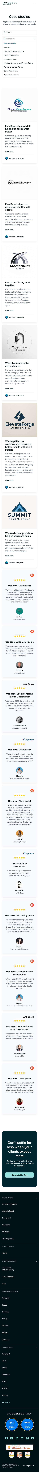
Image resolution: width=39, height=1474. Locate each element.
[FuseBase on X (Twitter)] (11, 1438)
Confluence (6, 1375)
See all (7, 1403)
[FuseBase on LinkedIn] (17, 1438)
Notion (4, 1368)
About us (5, 1326)
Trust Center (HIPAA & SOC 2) (8, 1269)
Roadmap (5, 1312)
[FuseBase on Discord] (32, 1438)
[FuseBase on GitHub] (27, 1438)
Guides (4, 1305)
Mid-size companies (9, 1204)
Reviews (5, 1333)
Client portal (6, 1218)
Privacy (4, 1319)
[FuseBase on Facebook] (6, 1438)
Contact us (6, 1339)
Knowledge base (8, 1239)
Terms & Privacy (8, 1277)
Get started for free (20, 1175)
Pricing (4, 1253)
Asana (4, 1381)
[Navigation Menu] (34, 3)
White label (6, 1232)
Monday (5, 1395)
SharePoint (6, 1354)
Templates (5, 1298)
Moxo (4, 1361)
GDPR (4, 1284)
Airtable (4, 1388)
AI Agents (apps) (8, 1211)
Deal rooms (6, 1225)
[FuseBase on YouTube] (22, 1438)
